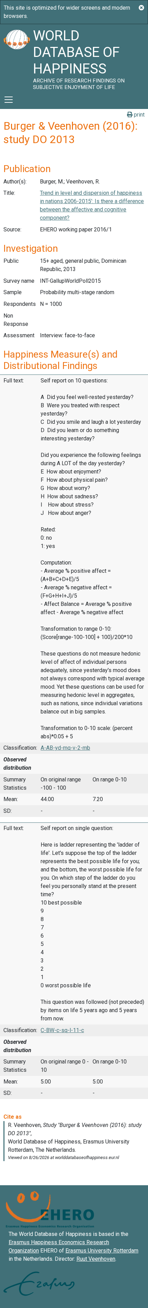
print (139, 114)
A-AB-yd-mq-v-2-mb (65, 748)
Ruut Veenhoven (95, 1259)
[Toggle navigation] (8, 99)
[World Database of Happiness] (16, 57)
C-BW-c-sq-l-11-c (62, 1030)
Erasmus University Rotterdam (101, 1250)
